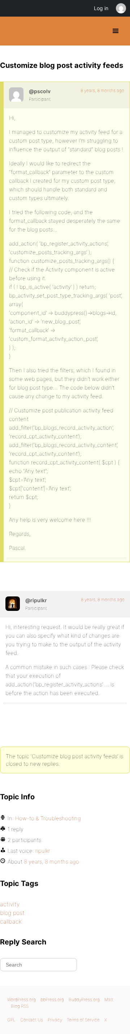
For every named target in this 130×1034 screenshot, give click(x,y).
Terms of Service (83, 1019)
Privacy (55, 1019)
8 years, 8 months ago (102, 90)
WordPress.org (21, 999)
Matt (108, 999)
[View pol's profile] (16, 94)
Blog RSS (20, 1006)
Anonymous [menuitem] (120, 8)
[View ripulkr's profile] (12, 603)
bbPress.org (52, 999)
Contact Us (31, 1019)
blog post (12, 912)
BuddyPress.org (11, 31)
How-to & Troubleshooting (48, 818)
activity (10, 904)
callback (11, 921)
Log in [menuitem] (101, 8)
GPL (11, 1019)
